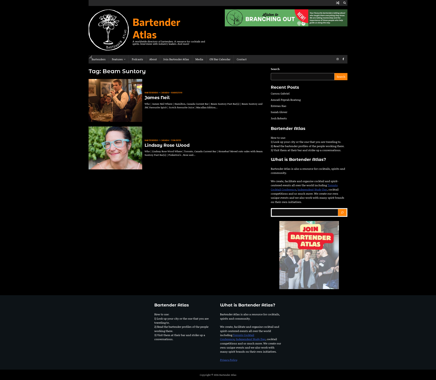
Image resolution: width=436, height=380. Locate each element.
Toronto (176, 140)
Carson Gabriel (280, 93)
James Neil (157, 97)
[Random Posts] (337, 3)
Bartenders (99, 59)
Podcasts (137, 59)
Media (199, 59)
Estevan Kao (278, 106)
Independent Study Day (312, 189)
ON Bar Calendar (219, 59)
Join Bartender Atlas (176, 59)
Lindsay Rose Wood (167, 145)
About (153, 59)
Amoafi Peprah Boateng (286, 100)
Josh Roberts (279, 118)
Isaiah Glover (279, 112)
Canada (165, 92)
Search (275, 69)
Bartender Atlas (156, 27)
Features (117, 59)
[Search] (342, 212)
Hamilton (176, 92)
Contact (242, 59)
